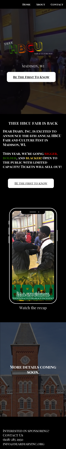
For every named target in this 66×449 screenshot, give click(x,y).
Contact (57, 4)
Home (26, 4)
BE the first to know (30, 183)
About (40, 4)
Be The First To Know (31, 77)
